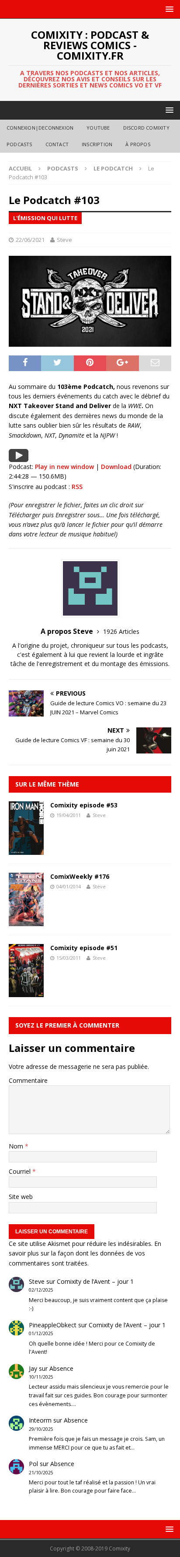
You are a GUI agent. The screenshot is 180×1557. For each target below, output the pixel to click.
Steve (64, 240)
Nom (17, 1146)
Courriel (20, 1171)
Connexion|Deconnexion (40, 127)
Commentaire (28, 1080)
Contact (57, 144)
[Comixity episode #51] (26, 992)
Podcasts (19, 144)
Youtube (98, 127)
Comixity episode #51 (84, 948)
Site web (21, 1196)
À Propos (137, 144)
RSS (77, 486)
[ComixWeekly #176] (26, 921)
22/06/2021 (30, 240)
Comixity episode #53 (84, 805)
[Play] (18, 457)
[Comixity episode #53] (26, 849)
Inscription (97, 144)
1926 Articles (121, 631)
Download (116, 466)
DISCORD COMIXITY (146, 127)
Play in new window (64, 466)
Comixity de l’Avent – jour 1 (95, 1281)
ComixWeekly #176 (79, 876)
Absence (61, 1368)
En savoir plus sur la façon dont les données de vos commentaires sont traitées (85, 1253)
